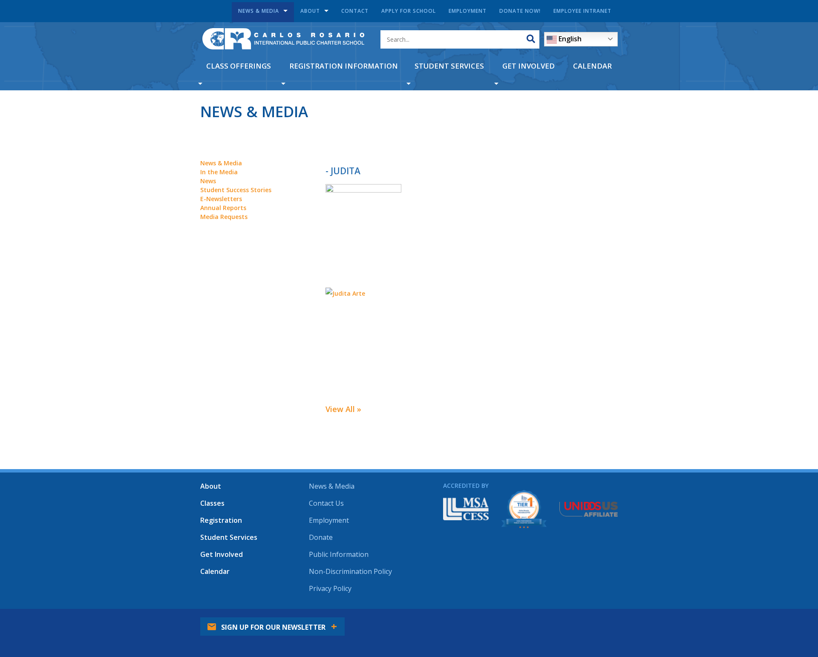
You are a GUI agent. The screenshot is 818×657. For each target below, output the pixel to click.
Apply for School (408, 10)
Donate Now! (520, 10)
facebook (538, 620)
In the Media (219, 172)
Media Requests (224, 217)
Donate (321, 537)
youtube (585, 620)
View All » (343, 409)
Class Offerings (238, 66)
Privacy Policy (330, 588)
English (569, 38)
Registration (221, 520)
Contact (355, 10)
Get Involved (528, 66)
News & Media (258, 10)
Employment (468, 10)
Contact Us (326, 503)
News (208, 181)
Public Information (339, 554)
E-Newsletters (221, 199)
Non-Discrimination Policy (350, 571)
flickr (608, 620)
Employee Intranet (582, 10)
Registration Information (343, 66)
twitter (561, 620)
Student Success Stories (235, 190)
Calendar (592, 66)
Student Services (449, 66)
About (310, 10)
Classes (212, 503)
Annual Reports (223, 208)
